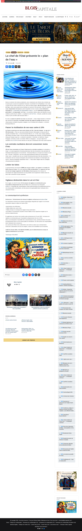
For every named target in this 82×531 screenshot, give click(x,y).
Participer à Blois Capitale (66, 524)
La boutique (60, 16)
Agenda (11, 16)
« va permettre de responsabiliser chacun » (22, 110)
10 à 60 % (14, 140)
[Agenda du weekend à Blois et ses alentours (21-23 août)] (60, 125)
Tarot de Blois (49, 16)
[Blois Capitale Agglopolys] (41, 8)
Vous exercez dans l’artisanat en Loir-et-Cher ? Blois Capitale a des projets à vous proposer (70, 111)
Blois (7, 186)
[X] (18, 284)
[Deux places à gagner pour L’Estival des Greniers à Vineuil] (60, 156)
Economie (14, 52)
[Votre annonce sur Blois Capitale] (29, 252)
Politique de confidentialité (16, 522)
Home (7, 522)
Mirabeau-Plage (67, 211)
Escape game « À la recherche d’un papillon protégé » (66, 227)
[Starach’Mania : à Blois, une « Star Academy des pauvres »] (60, 119)
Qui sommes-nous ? (54, 524)
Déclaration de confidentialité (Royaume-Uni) (65, 522)
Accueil (4, 16)
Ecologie (8, 52)
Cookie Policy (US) (45, 524)
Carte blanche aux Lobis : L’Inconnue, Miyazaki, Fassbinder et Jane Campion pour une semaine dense (70, 81)
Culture (28, 16)
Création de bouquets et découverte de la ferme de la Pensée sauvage (66, 297)
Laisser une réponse (28, 340)
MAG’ (34, 16)
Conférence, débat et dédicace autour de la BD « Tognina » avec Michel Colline (66, 409)
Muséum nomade (67, 207)
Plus (40, 16)
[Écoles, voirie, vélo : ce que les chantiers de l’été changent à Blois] (60, 97)
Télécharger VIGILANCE (12, 234)
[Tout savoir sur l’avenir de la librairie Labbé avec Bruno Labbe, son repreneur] (60, 140)
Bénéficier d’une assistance (41, 526)
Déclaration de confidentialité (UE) (30, 522)
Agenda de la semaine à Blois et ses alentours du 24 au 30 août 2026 (70, 103)
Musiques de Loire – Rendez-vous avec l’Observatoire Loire (66, 364)
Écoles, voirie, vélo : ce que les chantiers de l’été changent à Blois (20, 1)
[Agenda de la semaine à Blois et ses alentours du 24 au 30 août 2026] (60, 103)
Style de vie (20, 52)
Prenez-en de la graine (68, 280)
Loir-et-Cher (44, 199)
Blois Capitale (10, 63)
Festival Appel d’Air (67, 392)
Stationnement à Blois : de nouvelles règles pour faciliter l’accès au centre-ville (28, 330)
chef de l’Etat (32, 113)
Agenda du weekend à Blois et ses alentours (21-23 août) (70, 126)
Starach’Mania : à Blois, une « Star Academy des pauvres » (70, 119)
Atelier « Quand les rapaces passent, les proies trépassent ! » (66, 291)
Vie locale (19, 16)
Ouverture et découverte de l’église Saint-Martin (66, 403)
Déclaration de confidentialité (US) (47, 522)
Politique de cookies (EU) (24, 524)
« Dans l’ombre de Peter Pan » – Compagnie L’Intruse (65, 270)
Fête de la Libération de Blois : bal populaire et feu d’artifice (66, 428)
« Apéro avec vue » (67, 359)
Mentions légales (14, 524)
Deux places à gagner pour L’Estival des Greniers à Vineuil (70, 156)
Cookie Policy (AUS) (35, 524)
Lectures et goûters (68, 243)
